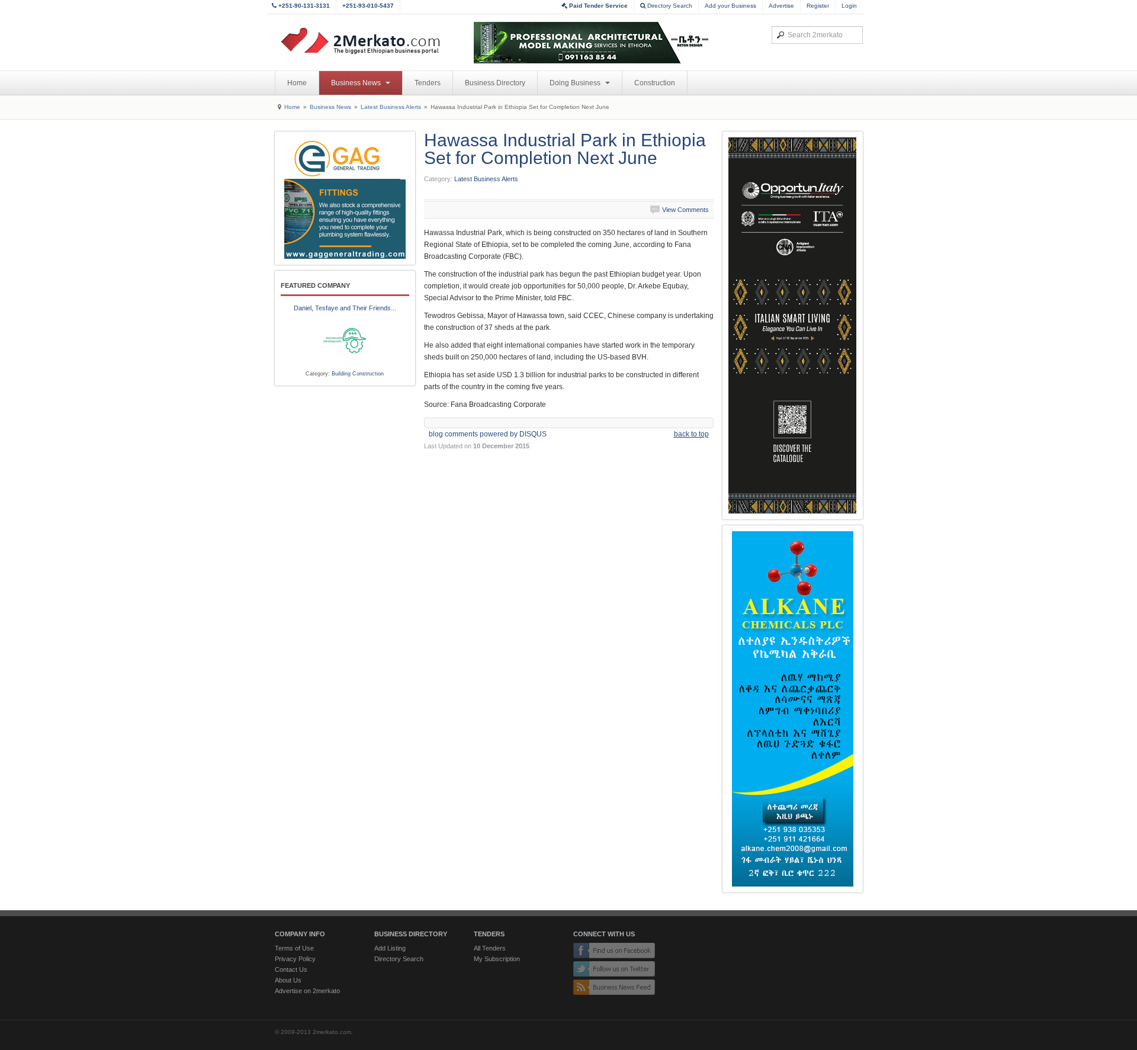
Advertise (781, 5)
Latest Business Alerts (391, 107)
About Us (288, 980)
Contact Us (291, 969)
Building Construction (358, 374)
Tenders (428, 83)
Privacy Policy (295, 958)
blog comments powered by (488, 434)
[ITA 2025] (792, 325)
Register (818, 5)
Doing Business (576, 83)
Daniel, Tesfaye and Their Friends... (345, 308)
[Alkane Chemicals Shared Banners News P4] (792, 709)
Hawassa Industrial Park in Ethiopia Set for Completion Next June (565, 149)
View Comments (685, 209)
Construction (654, 83)
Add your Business (730, 5)
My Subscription (497, 958)
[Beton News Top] (592, 42)
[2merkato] (368, 41)
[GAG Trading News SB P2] (345, 198)
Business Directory (495, 83)
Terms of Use (294, 948)
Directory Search (668, 5)
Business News (357, 83)
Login (849, 5)
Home (297, 83)
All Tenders (490, 948)
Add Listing (390, 948)
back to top (691, 434)
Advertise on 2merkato (307, 990)
